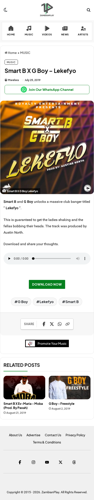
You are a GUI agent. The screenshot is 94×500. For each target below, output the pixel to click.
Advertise (33, 435)
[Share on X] (51, 324)
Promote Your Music (52, 343)
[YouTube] (47, 462)
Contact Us (53, 435)
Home (12, 53)
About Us (15, 435)
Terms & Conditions (47, 442)
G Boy (23, 301)
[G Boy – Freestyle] (70, 387)
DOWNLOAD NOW (47, 284)
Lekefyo (47, 301)
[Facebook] (19, 462)
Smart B (72, 301)
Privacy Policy (75, 435)
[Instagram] (33, 462)
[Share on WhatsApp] (59, 324)
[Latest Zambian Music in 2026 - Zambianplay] (47, 9)
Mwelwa (13, 80)
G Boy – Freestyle (62, 403)
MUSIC (25, 53)
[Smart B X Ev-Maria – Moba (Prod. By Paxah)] (24, 387)
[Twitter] (60, 462)
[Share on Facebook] (43, 324)
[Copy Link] (67, 324)
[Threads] (74, 462)
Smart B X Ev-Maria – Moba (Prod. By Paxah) (23, 406)
